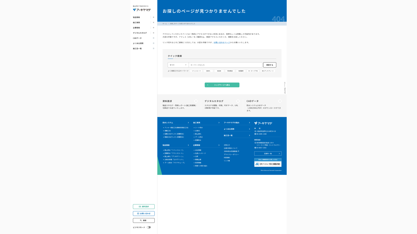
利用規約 (227, 157)
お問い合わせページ (222, 42)
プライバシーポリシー (231, 154)
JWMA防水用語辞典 (230, 151)
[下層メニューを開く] (154, 17)
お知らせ (227, 145)
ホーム (165, 24)
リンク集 (227, 161)
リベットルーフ (196, 71)
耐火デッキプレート (268, 71)
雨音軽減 (230, 71)
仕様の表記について (230, 148)
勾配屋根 (240, 71)
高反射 (219, 71)
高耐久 (208, 71)
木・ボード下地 (253, 71)
